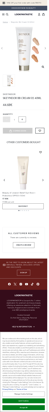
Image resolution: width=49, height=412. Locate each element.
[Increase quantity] (22, 119)
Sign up (23, 273)
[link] (39, 14)
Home (5, 22)
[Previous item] (4, 180)
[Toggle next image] (45, 48)
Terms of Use (22, 389)
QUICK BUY (23, 206)
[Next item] (43, 180)
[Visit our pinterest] (38, 284)
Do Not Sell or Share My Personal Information (23, 319)
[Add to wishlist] (39, 131)
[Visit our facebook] (9, 284)
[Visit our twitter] (15, 284)
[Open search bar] (7, 14)
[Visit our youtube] (26, 284)
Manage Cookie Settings (24, 394)
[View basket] (43, 14)
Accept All (23, 407)
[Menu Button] (2, 14)
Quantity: (8, 114)
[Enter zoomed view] (43, 67)
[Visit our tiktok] (32, 284)
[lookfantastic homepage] (24, 14)
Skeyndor (9, 94)
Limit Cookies (24, 401)
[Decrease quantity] (6, 119)
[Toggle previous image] (2, 48)
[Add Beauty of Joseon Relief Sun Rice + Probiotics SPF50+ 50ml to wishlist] (40, 152)
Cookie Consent (23, 315)
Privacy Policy (7, 389)
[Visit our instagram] (21, 284)
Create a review (23, 245)
